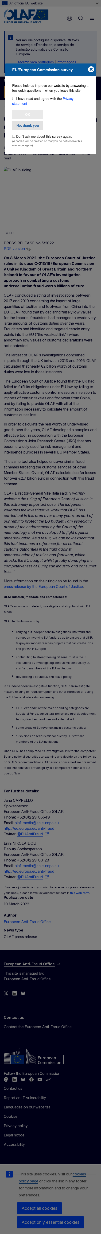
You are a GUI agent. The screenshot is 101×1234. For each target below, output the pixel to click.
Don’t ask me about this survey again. (44, 136)
